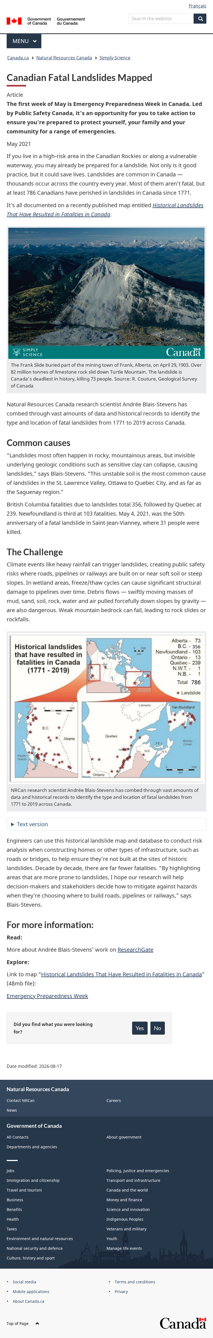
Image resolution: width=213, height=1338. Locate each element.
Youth (111, 1238)
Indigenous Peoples (124, 1219)
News (12, 1110)
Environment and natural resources (40, 1238)
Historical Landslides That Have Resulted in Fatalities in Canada (121, 974)
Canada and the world (127, 1190)
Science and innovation (128, 1209)
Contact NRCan (21, 1100)
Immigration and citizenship (33, 1180)
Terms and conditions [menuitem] (135, 1281)
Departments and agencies (32, 1146)
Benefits (14, 1209)
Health (13, 1219)
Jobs (10, 1170)
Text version (32, 824)
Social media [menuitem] (24, 1281)
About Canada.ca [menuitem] (28, 1301)
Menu (21, 41)
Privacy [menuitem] (121, 1291)
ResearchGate (135, 949)
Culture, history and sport (31, 1258)
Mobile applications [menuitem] (31, 1291)
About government (123, 1137)
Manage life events (124, 1248)
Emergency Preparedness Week (47, 996)
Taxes (12, 1228)
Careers (113, 1100)
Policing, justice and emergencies (137, 1170)
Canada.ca (18, 58)
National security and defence (35, 1248)
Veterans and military (126, 1228)
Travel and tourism (24, 1190)
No (157, 1028)
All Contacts (18, 1137)
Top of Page (18, 1323)
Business (15, 1199)
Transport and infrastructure (133, 1180)
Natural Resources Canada (64, 58)
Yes (140, 1028)
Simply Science (115, 58)
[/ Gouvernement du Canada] (46, 20)
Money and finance (124, 1199)
